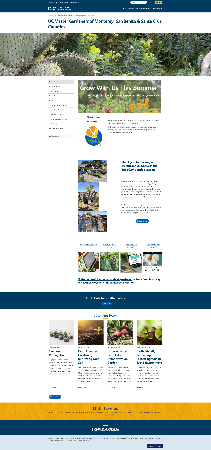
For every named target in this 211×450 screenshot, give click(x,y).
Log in (151, 2)
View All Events (55, 397)
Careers (50, 3)
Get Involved (147, 8)
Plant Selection (54, 96)
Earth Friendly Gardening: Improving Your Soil (88, 356)
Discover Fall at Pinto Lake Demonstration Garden (117, 356)
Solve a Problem (54, 91)
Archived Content (54, 136)
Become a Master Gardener (59, 119)
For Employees (74, 3)
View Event (52, 388)
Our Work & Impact (134, 8)
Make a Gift (106, 304)
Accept (159, 446)
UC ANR (50, 16)
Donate (158, 2)
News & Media (157, 8)
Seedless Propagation (57, 353)
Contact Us (54, 124)
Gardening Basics (54, 86)
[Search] (146, 2)
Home (51, 82)
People (56, 3)
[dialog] (105, 442)
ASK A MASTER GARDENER (88, 245)
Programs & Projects (57, 115)
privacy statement (83, 441)
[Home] (59, 8)
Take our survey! (142, 221)
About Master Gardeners (57, 110)
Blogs (61, 3)
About (124, 8)
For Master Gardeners (56, 129)
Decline (150, 446)
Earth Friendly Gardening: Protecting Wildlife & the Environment (149, 356)
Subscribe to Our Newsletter (58, 105)
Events (66, 3)
